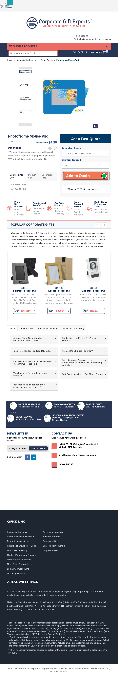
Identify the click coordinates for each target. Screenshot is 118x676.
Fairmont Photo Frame (24, 291)
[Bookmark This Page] (55, 147)
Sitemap (64, 671)
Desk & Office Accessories (20, 559)
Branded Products (51, 536)
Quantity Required (71, 160)
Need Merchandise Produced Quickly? (32, 351)
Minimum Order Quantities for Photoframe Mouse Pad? (27, 339)
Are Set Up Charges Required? (77, 351)
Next (25, 124)
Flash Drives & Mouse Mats (19, 564)
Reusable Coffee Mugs (17, 550)
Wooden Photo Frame (59, 291)
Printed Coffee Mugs (17, 532)
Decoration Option (71, 148)
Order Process (26, 328)
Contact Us (80, 52)
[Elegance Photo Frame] (93, 271)
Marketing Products (16, 573)
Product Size (32, 176)
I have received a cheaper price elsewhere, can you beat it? (29, 386)
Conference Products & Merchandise (54, 546)
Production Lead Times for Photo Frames (79, 339)
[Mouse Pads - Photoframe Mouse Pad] (25, 71)
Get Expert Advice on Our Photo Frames (82, 374)
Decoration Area (47, 176)
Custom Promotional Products (21, 555)
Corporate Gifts (50, 550)
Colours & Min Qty (16, 176)
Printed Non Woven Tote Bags (21, 546)
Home (10, 60)
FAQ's (12, 328)
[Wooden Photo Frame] (59, 271)
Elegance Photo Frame (93, 291)
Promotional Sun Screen (18, 541)
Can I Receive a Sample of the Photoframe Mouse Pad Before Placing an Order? (82, 362)
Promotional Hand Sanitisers (20, 536)
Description (14, 147)
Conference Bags (51, 541)
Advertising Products (53, 532)
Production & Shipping (73, 328)
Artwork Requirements (48, 328)
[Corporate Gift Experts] (59, 23)
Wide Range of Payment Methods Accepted (30, 374)
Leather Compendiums (18, 569)
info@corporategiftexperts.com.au (95, 39)
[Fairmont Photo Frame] (24, 271)
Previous (25, 68)
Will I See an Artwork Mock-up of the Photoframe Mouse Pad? (32, 362)
